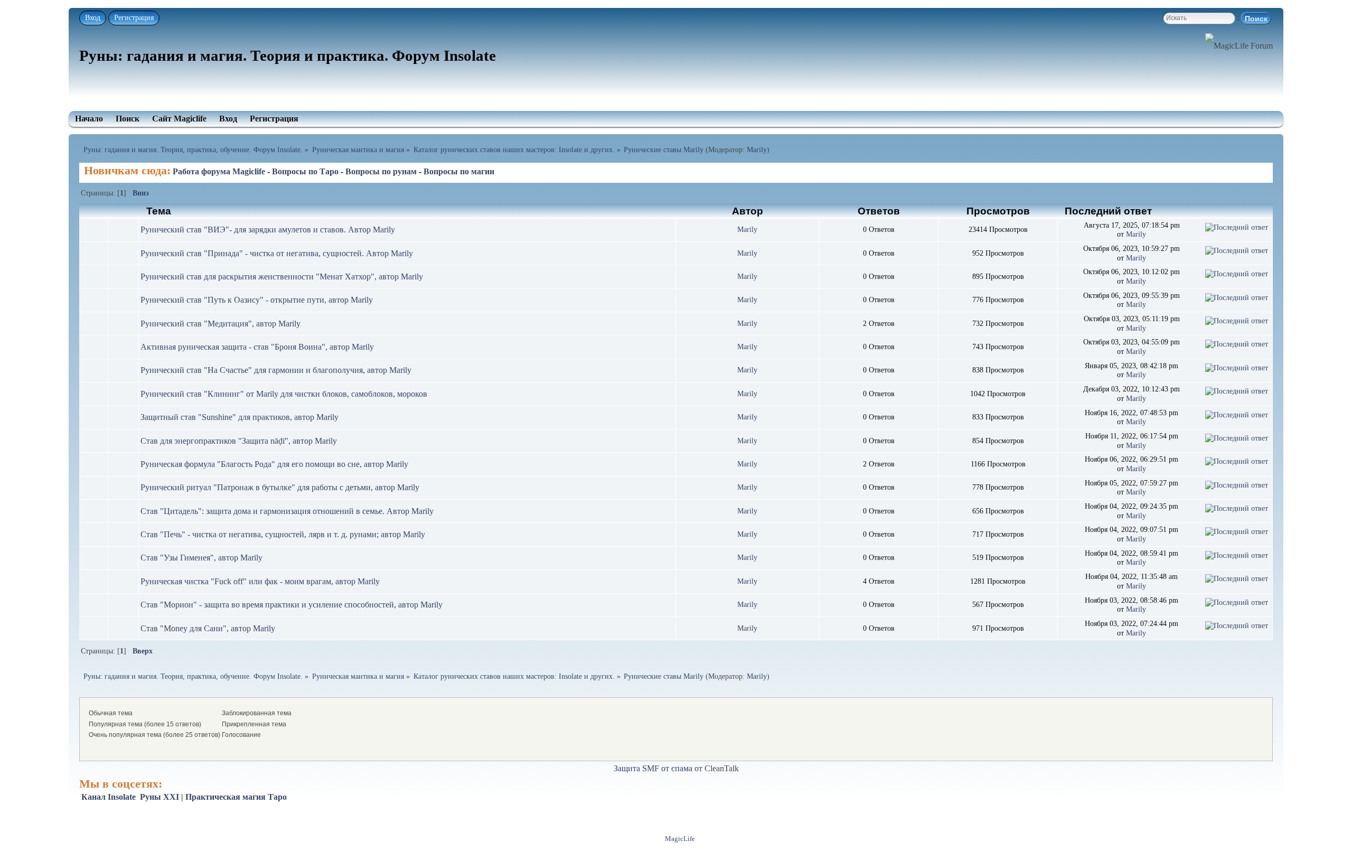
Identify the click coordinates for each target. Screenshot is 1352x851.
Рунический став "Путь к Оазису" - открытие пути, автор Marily (256, 299)
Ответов (879, 211)
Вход (92, 18)
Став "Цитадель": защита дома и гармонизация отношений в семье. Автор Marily (287, 511)
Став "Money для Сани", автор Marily (207, 628)
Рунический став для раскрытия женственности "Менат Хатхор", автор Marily (281, 276)
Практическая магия (225, 796)
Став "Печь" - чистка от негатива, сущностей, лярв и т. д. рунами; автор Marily (282, 534)
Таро (277, 796)
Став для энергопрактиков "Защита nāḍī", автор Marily (238, 440)
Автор (747, 211)
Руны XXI (159, 796)
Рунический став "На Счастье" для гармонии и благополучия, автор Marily (275, 370)
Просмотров (998, 211)
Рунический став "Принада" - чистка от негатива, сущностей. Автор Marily (276, 253)
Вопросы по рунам (381, 171)
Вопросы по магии (459, 171)
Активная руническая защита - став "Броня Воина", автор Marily (257, 346)
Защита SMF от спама (653, 768)
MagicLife (680, 839)
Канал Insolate (108, 796)
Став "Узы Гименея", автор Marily (201, 557)
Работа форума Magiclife (219, 171)
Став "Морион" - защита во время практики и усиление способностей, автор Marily (291, 604)
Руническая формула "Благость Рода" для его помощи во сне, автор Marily (274, 464)
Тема (158, 211)
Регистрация (134, 18)
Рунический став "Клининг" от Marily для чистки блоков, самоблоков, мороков (283, 393)
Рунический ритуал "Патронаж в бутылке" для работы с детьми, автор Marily (279, 487)
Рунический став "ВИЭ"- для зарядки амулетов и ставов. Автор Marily (267, 229)
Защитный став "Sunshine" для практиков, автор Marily (239, 417)
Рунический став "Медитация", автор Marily (220, 323)
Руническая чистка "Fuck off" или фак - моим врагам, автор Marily (260, 581)
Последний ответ (1109, 211)
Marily (757, 150)
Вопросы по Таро (305, 171)
